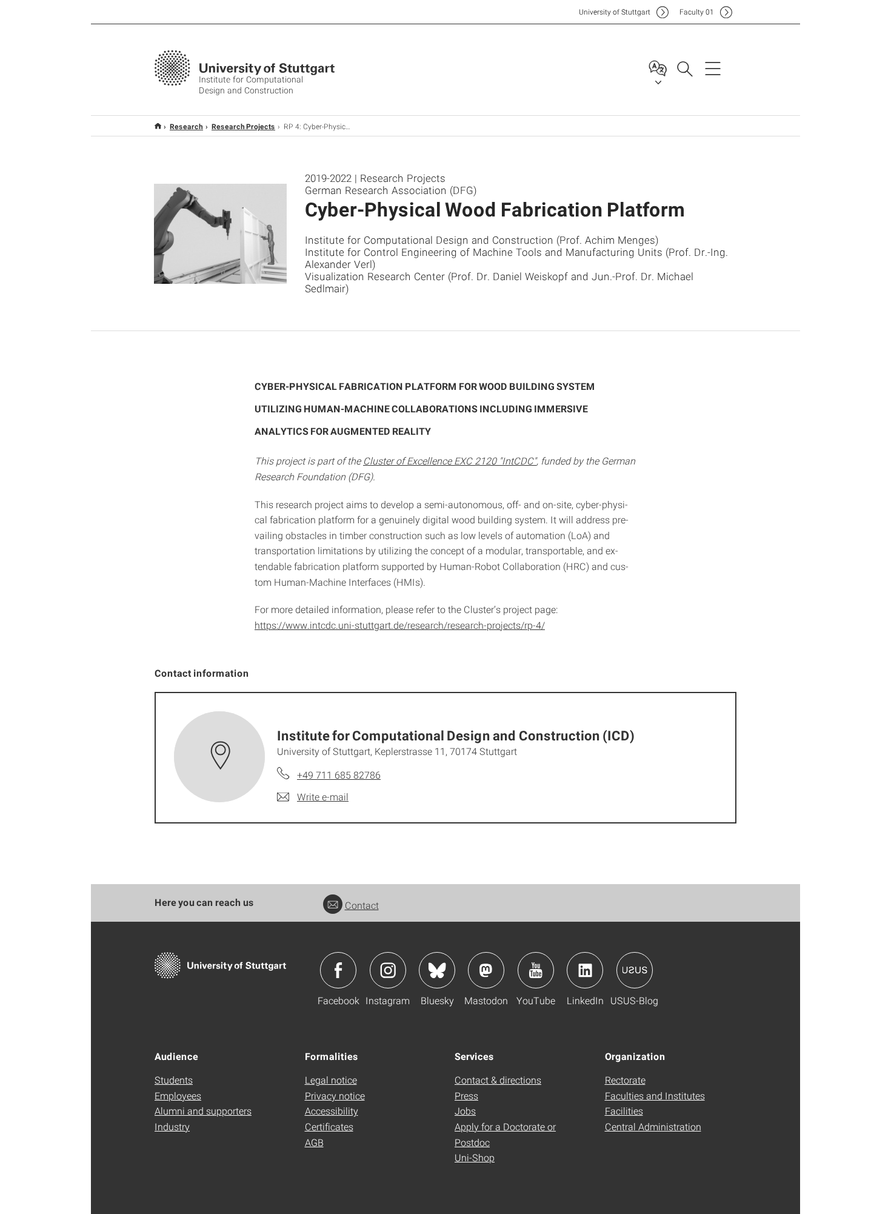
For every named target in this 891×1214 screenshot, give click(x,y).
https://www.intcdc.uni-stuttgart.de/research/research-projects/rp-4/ (400, 625)
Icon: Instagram (388, 970)
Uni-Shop (475, 1157)
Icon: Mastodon (486, 970)
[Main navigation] (713, 68)
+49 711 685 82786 (339, 774)
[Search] (684, 68)
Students (174, 1079)
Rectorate (625, 1079)
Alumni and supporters (203, 1110)
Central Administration (653, 1126)
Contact (362, 905)
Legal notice (331, 1079)
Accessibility (331, 1110)
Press (466, 1095)
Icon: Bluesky (437, 970)
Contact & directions (498, 1079)
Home (158, 126)
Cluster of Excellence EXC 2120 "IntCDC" (449, 460)
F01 (696, 11)
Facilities (624, 1110)
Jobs (465, 1110)
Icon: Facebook (338, 970)
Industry (172, 1126)
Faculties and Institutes (655, 1095)
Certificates (329, 1126)
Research (186, 126)
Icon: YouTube (536, 970)
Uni (614, 11)
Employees (178, 1095)
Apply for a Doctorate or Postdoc (505, 1134)
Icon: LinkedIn (585, 970)
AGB (314, 1142)
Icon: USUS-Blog (634, 970)
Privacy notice (335, 1095)
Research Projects (243, 126)
